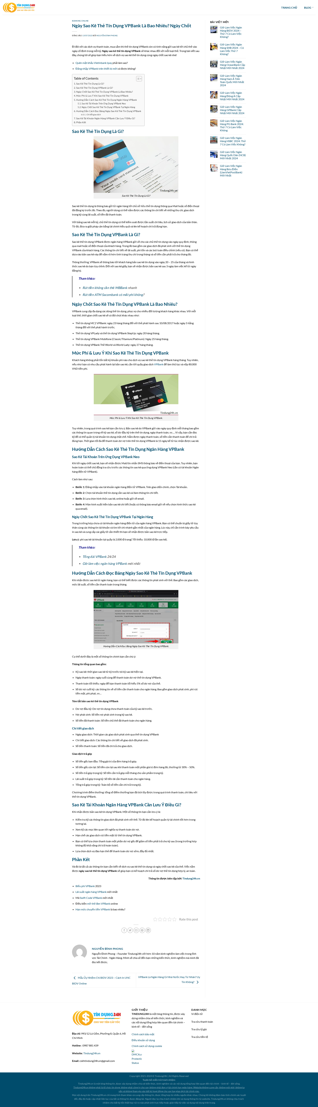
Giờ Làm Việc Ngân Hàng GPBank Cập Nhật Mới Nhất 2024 (232, 110)
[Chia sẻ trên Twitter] (130, 930)
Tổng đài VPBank (94, 556)
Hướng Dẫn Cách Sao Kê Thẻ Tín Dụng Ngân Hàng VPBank (106, 99)
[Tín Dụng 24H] (19, 7)
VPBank (158, 364)
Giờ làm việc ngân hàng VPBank (104, 563)
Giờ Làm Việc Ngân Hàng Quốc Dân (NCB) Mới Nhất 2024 (233, 155)
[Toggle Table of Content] (137, 79)
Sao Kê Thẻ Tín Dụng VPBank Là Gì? (94, 87)
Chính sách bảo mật (143, 1034)
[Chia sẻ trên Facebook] (124, 930)
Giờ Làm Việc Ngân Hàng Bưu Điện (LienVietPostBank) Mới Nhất (231, 170)
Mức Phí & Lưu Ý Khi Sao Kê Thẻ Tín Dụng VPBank (102, 95)
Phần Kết (81, 122)
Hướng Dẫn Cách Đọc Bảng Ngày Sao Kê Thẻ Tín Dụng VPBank (108, 111)
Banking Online (80, 21)
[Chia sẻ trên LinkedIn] (148, 930)
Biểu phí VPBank (85, 886)
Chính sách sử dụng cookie (147, 1045)
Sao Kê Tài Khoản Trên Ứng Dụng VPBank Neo (104, 103)
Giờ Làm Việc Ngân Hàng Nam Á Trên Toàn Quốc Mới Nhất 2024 (232, 80)
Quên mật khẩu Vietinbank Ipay (94, 62)
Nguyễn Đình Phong (107, 35)
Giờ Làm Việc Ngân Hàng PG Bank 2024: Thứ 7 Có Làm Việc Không (232, 125)
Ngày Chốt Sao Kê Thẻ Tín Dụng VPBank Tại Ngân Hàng (108, 107)
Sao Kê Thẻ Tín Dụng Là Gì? (90, 83)
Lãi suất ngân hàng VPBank (91, 891)
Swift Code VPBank (91, 897)
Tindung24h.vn (191, 878)
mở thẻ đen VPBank (98, 903)
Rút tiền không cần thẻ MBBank (104, 288)
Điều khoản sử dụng (143, 1040)
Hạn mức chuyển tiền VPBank (93, 909)
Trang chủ (289, 7)
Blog (307, 7)
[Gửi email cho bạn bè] (136, 930)
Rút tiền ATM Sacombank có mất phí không (112, 295)
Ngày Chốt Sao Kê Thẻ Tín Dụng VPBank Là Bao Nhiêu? (104, 91)
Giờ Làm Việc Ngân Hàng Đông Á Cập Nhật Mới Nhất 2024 (232, 96)
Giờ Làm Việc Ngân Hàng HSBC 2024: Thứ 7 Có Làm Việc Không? (233, 141)
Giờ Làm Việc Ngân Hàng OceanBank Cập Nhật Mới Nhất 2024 (232, 64)
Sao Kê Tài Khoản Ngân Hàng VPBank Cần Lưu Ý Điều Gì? (105, 118)
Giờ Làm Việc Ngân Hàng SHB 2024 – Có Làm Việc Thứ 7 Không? (232, 49)
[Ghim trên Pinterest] (142, 930)
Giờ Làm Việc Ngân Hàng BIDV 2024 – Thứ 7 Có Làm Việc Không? (231, 32)
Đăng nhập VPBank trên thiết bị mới (96, 68)
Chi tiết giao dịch (93, 114)
